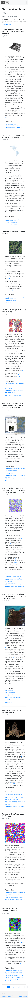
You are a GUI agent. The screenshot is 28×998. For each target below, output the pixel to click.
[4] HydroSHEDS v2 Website (11, 224)
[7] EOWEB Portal (8, 702)
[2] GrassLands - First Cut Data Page (12, 578)
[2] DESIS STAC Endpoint (10, 692)
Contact (9, 996)
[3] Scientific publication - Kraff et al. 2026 (13, 127)
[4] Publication (8, 302)
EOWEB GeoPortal (23, 996)
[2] (20, 110)
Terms (11, 995)
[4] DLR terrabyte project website (12, 799)
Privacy (7, 995)
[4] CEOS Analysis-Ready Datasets (12, 695)
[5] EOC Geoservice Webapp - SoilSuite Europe (15, 801)
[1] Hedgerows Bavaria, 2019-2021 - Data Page (14, 297)
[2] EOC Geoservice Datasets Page (12, 126)
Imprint (3, 995)
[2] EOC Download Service (10, 220)
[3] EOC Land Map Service (10, 300)
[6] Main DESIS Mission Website (11, 701)
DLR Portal (19, 995)
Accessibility (4, 996)
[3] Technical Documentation (11, 222)
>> (26, 987)
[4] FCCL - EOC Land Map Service (12, 394)
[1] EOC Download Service (10, 124)
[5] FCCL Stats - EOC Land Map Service (13, 395)
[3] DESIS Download (9, 694)
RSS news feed (7, 24)
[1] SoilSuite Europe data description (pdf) (14, 794)
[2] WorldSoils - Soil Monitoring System (13, 796)
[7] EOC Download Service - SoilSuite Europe (14, 806)
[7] (15, 678)
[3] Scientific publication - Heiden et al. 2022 (14, 797)
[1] (21, 108)
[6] (16, 562)
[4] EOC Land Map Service (10, 583)
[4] (23, 210)
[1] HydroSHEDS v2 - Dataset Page (12, 219)
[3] (5, 117)
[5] (19, 376)
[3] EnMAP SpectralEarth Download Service (14, 977)
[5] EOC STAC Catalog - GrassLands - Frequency (15, 584)
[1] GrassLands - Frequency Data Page (13, 576)
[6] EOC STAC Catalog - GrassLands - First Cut (14, 586)
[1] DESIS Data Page (9, 690)
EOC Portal (24, 995)
